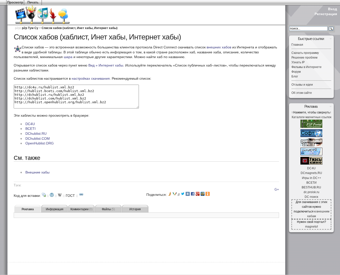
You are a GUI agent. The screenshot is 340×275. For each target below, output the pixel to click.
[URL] (81, 194)
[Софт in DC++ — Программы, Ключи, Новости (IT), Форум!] (311, 136)
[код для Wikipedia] (60, 195)
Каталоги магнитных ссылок (311, 117)
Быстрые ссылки (311, 38)
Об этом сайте (301, 93)
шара (68, 57)
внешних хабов (219, 47)
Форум (296, 71)
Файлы (108, 209)
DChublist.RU (36, 134)
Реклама (28, 209)
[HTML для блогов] (52, 195)
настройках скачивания (91, 78)
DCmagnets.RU (311, 173)
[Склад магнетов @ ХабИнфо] (311, 154)
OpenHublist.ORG (39, 143)
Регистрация (326, 14)
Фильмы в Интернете (306, 67)
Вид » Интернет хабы (105, 65)
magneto (311, 226)
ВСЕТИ (311, 182)
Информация (54, 209)
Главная (297, 44)
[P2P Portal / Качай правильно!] (311, 127)
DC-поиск (311, 197)
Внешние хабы (37, 172)
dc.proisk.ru (311, 192)
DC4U (30, 124)
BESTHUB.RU (311, 187)
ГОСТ (70, 196)
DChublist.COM (37, 138)
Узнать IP (298, 62)
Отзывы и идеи (302, 84)
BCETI (30, 129)
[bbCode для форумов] (44, 195)
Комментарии (81, 209)
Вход (332, 9)
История (135, 209)
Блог (294, 76)
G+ (277, 189)
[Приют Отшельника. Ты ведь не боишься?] (311, 163)
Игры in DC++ (311, 178)
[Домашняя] (34, 15)
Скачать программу (305, 53)
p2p (17, 28)
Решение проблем (304, 57)
